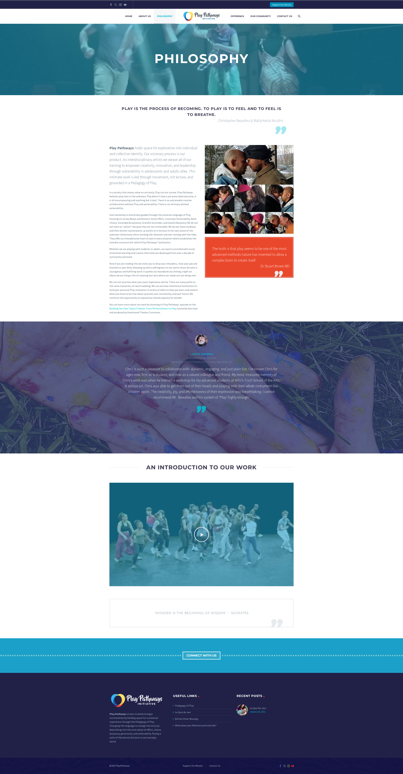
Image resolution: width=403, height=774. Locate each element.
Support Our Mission (281, 4)
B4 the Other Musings (186, 718)
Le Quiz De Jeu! (258, 708)
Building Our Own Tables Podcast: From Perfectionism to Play (142, 308)
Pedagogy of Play (184, 705)
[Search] (298, 16)
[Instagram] (120, 4)
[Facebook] (111, 4)
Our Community (260, 16)
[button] (6, 387)
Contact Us (284, 16)
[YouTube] (125, 4)
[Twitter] (115, 4)
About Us (145, 16)
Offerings (237, 16)
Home (128, 16)
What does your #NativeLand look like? (195, 725)
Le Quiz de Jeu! (183, 712)
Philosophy (164, 16)
